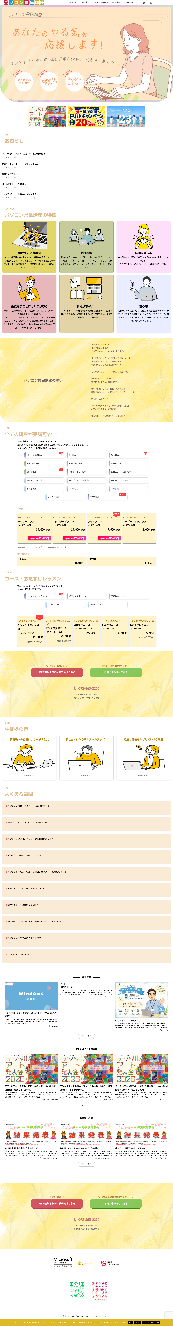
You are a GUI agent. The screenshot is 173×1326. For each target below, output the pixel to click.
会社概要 (75, 1316)
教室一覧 (66, 1316)
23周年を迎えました (10, 174)
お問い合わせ (86, 1316)
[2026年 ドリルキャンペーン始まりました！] (86, 116)
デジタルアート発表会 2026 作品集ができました (24, 154)
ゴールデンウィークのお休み (14, 184)
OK (130, 1322)
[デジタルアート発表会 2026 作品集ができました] (47, 116)
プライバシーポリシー (102, 1316)
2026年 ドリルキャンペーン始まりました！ (21, 164)
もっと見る (86, 1036)
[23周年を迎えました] (126, 116)
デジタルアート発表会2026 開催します (19, 194)
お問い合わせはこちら (116, 671)
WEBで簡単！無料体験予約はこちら (57, 671)
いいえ (137, 1322)
